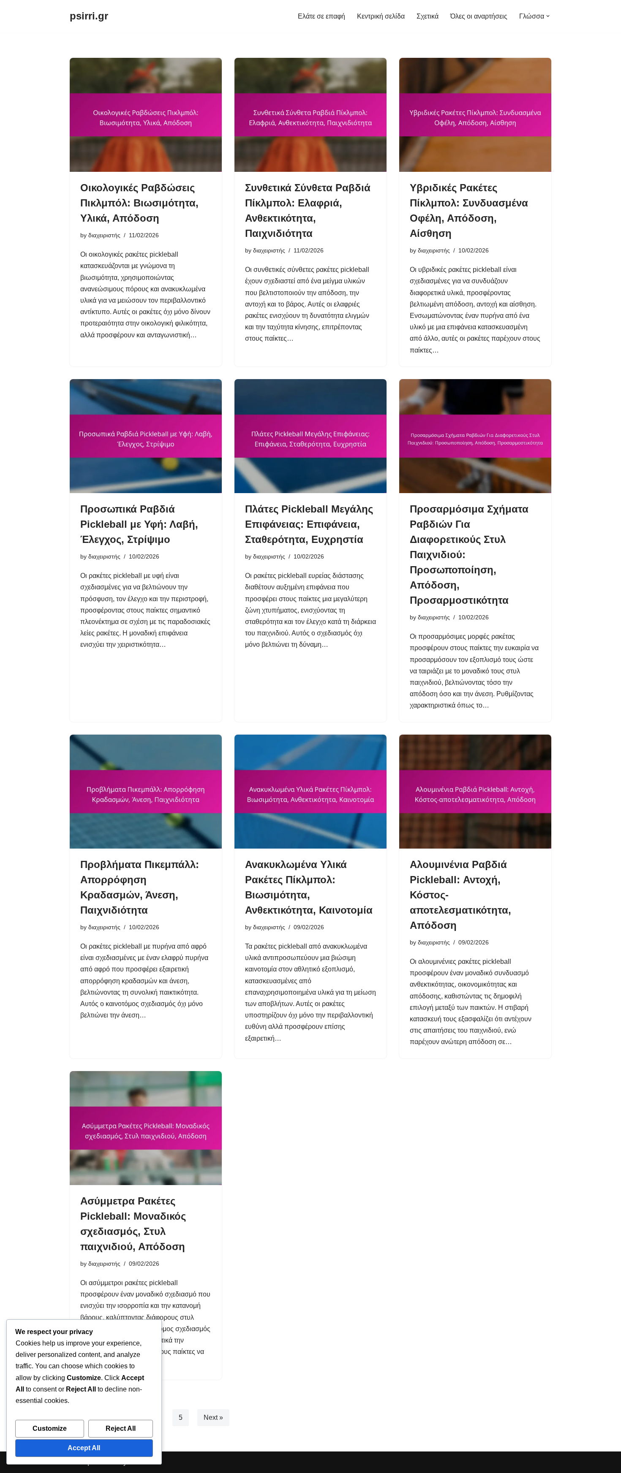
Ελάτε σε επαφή (321, 16)
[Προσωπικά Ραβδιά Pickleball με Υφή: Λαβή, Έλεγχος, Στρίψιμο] (146, 436)
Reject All (121, 1428)
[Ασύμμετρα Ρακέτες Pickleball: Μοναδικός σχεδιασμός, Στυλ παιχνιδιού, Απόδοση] (146, 1128)
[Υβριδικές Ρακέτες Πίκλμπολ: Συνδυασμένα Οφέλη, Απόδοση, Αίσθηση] (475, 115)
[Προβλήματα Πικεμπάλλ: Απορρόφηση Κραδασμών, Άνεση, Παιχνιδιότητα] (146, 792)
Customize (50, 1428)
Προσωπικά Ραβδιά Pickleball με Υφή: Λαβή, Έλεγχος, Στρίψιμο (139, 524)
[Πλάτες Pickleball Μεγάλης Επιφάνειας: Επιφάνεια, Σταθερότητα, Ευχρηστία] (310, 436)
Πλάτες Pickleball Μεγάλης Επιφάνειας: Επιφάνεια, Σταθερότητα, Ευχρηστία (309, 524)
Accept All (84, 1447)
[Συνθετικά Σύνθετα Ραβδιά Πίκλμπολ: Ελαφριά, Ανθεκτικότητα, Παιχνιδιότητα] (310, 115)
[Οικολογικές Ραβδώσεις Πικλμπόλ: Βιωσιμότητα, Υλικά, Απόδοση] (146, 115)
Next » (213, 1417)
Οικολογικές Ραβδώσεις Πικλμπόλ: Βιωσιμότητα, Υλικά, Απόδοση (139, 203)
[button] (548, 16)
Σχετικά (428, 16)
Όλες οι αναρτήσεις (478, 16)
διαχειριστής (104, 235)
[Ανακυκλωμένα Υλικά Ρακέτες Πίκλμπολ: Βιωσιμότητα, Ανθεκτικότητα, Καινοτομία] (310, 792)
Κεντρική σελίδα (381, 16)
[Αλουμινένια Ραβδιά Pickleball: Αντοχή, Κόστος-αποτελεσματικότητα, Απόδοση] (475, 792)
